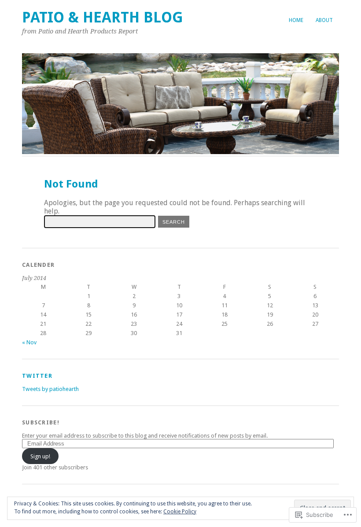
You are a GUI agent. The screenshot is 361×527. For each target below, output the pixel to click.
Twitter (37, 375)
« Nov (29, 342)
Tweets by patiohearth (50, 389)
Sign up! (40, 456)
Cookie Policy (179, 512)
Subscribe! (40, 422)
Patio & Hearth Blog (102, 17)
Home (296, 20)
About (324, 20)
